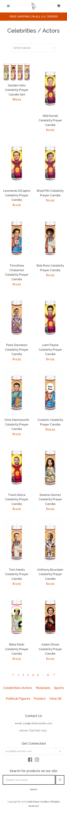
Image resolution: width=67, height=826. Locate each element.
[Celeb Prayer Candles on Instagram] (37, 760)
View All (55, 698)
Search (33, 789)
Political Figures (18, 698)
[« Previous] (13, 675)
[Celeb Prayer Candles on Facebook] (30, 760)
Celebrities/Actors (17, 688)
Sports (59, 688)
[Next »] (54, 675)
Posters (40, 698)
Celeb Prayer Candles (37, 802)
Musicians (43, 688)
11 (48, 674)
